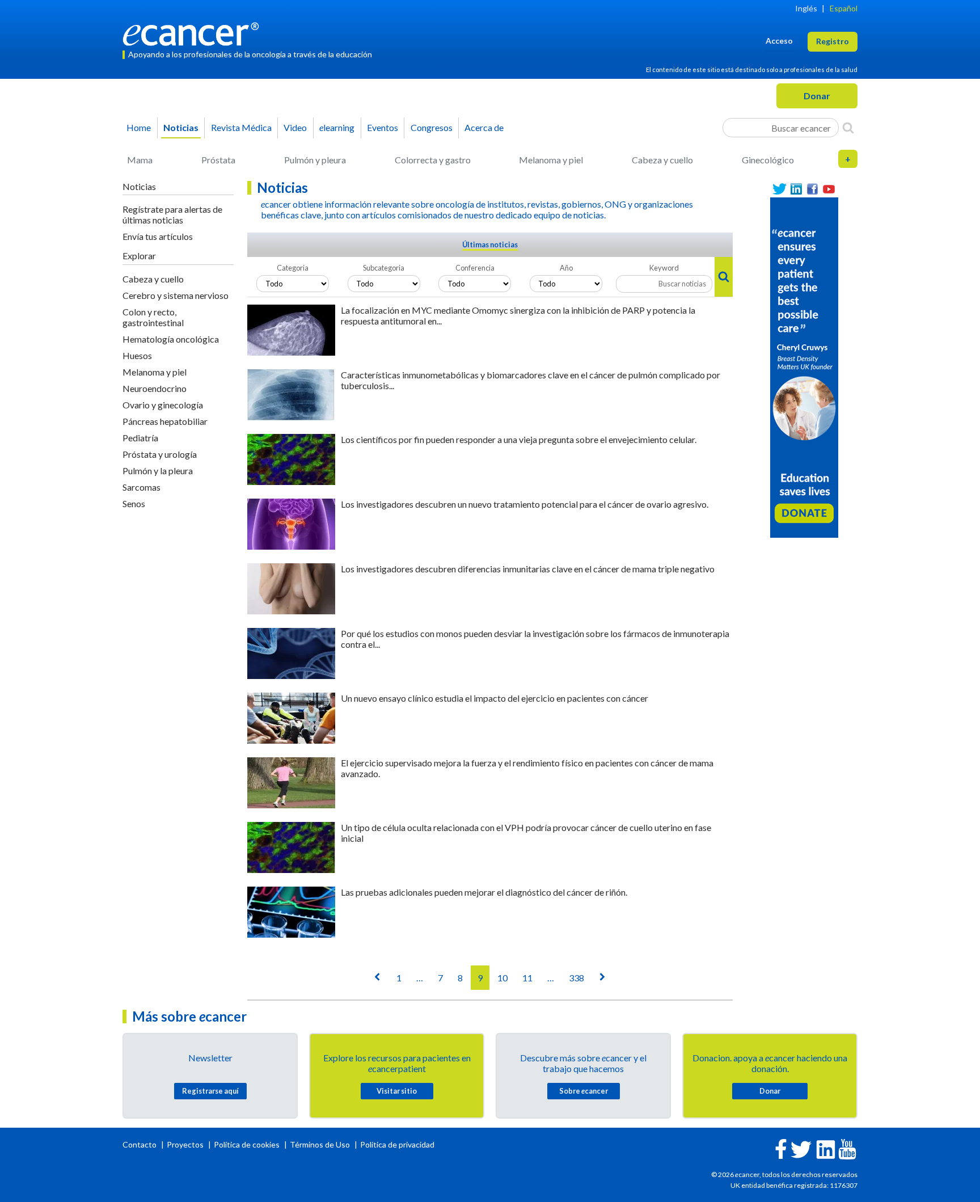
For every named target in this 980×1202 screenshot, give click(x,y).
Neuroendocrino (154, 388)
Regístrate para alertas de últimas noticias (172, 214)
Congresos (432, 127)
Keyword (664, 267)
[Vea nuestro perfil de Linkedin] (796, 189)
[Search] (848, 127)
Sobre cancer (583, 1090)
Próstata (218, 159)
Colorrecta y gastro (433, 159)
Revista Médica (241, 127)
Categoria (293, 267)
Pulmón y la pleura (157, 470)
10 (502, 977)
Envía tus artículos (157, 236)
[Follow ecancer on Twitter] (801, 1148)
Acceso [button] (779, 40)
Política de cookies (247, 1144)
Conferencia (475, 267)
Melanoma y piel (551, 159)
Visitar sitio (397, 1090)
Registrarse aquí (210, 1090)
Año (566, 267)
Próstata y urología (159, 454)
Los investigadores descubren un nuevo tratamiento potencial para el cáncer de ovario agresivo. (524, 504)
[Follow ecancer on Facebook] (781, 1148)
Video (295, 127)
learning (336, 127)
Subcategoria (383, 267)
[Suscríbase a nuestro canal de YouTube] (829, 189)
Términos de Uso (320, 1144)
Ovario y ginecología (162, 404)
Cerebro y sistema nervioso (175, 295)
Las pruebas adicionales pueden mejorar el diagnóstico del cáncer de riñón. (484, 892)
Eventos (382, 127)
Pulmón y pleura (315, 159)
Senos (133, 503)
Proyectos (186, 1144)
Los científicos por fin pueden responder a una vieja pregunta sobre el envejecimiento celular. (518, 439)
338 (576, 977)
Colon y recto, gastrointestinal (153, 317)
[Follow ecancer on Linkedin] (825, 1148)
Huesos (137, 355)
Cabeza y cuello (662, 159)
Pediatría (140, 437)
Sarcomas (141, 487)
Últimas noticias (490, 244)
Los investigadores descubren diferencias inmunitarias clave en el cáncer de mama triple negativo (528, 568)
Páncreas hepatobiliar (165, 421)
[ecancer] (193, 32)
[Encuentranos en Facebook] (812, 189)
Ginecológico (768, 159)
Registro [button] (832, 41)
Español (844, 8)
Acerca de (484, 127)
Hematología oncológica (170, 339)
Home (138, 127)
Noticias (180, 127)
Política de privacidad (397, 1144)
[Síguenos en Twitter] (779, 189)
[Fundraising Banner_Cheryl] (804, 366)
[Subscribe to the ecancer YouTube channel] (847, 1148)
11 (527, 977)
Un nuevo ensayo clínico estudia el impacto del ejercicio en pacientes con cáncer (494, 698)
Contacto (140, 1144)
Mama (140, 159)
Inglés (806, 8)
